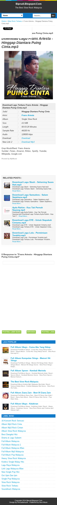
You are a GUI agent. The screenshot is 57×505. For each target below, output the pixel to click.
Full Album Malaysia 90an (13, 448)
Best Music (43, 502)
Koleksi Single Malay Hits (13, 462)
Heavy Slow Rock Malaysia (14, 458)
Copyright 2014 (20, 500)
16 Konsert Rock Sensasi (13, 421)
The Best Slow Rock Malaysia (24, 382)
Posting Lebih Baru (11, 332)
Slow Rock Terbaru (10, 486)
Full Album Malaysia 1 (11, 445)
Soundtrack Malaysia (11, 489)
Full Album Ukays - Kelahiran (24, 404)
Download (26, 138)
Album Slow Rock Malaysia (14, 431)
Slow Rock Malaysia (10, 482)
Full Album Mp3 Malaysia (13, 451)
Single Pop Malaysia (11, 479)
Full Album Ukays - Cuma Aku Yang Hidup (30, 347)
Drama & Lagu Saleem (11, 438)
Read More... (17, 191)
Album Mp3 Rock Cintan (12, 428)
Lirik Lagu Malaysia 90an (12, 468)
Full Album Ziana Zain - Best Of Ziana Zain (31, 393)
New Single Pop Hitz (11, 472)
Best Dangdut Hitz (10, 434)
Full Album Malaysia (10, 441)
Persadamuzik (22, 502)
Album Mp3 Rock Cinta (12, 424)
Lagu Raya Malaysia (10, 465)
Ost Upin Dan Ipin (9, 475)
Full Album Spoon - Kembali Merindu (28, 370)
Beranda (31, 332)
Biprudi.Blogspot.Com (28, 4)
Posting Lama (48, 332)
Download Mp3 (28, 142)
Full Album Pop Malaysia (12, 455)
